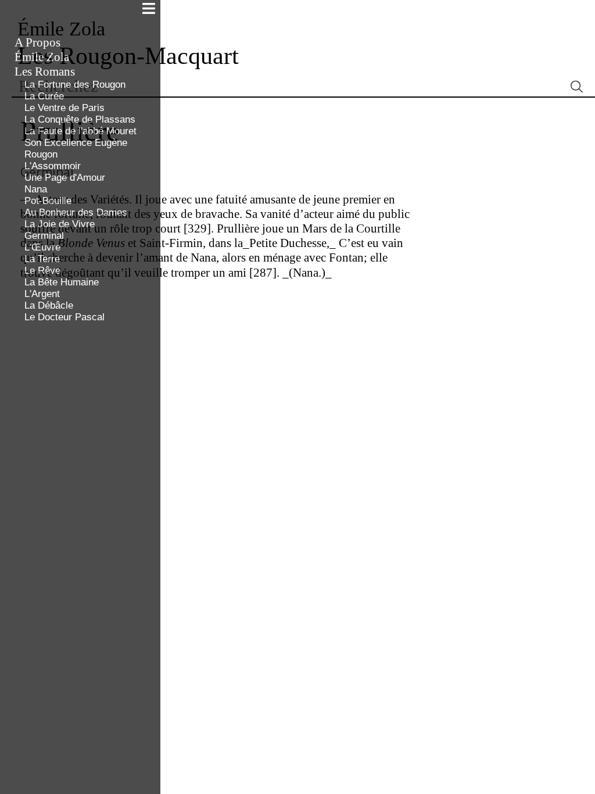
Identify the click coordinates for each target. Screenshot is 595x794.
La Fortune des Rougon (75, 84)
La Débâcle (48, 305)
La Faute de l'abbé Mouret (80, 131)
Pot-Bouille (47, 200)
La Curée (44, 96)
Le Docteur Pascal (64, 317)
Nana (35, 189)
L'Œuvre (42, 247)
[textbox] (287, 86)
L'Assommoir (52, 165)
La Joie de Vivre (59, 224)
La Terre (42, 258)
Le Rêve (42, 270)
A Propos (37, 42)
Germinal (44, 235)
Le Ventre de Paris (64, 107)
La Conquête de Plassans (79, 119)
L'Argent (42, 293)
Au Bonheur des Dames (75, 212)
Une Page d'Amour (64, 177)
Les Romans (45, 71)
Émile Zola (42, 57)
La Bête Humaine (61, 282)
